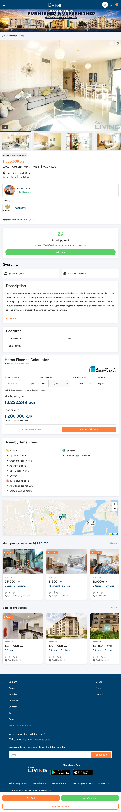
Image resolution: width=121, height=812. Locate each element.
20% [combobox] (43, 383)
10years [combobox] (101, 383)
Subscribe (101, 754)
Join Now (60, 252)
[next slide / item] (119, 141)
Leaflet (115, 534)
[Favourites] (111, 5)
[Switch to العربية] (105, 5)
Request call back (89, 429)
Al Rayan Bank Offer (32, 429)
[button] (54, 4)
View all (113, 543)
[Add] (117, 5)
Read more (12, 318)
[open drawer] (4, 5)
